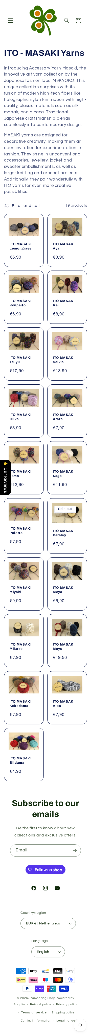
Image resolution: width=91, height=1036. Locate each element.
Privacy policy (66, 1004)
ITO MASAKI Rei (64, 303)
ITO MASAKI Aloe (64, 703)
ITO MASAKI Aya (64, 246)
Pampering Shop (42, 998)
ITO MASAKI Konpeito (21, 303)
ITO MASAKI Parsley (64, 533)
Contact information (36, 1020)
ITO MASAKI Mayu (64, 646)
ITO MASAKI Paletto (21, 530)
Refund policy (40, 1004)
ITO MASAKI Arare (64, 417)
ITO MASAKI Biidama (21, 760)
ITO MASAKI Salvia (64, 360)
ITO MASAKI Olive (21, 417)
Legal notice (65, 1020)
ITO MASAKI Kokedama (21, 703)
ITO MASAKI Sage (64, 474)
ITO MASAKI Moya (64, 590)
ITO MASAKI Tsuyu (21, 360)
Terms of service (34, 1012)
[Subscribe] (75, 850)
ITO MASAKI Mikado (21, 646)
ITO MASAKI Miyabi (21, 590)
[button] (10, 20)
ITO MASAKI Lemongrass (21, 246)
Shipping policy (63, 1012)
